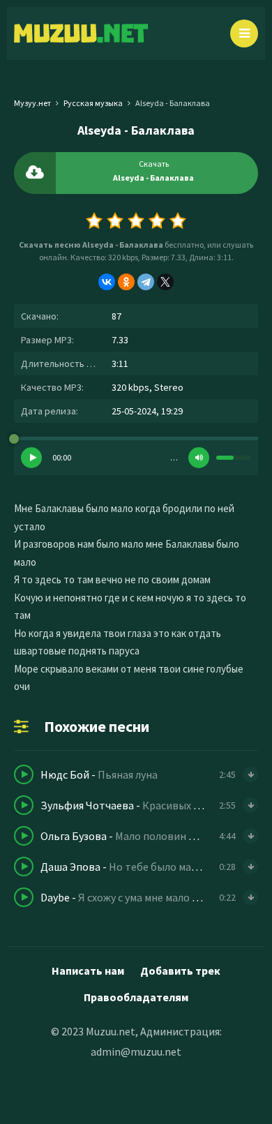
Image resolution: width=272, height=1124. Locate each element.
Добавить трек (180, 970)
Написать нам (88, 970)
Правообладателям (136, 997)
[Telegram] (145, 281)
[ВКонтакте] (106, 281)
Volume (198, 457)
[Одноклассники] (126, 281)
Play (31, 457)
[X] (165, 281)
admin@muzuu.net (136, 1051)
